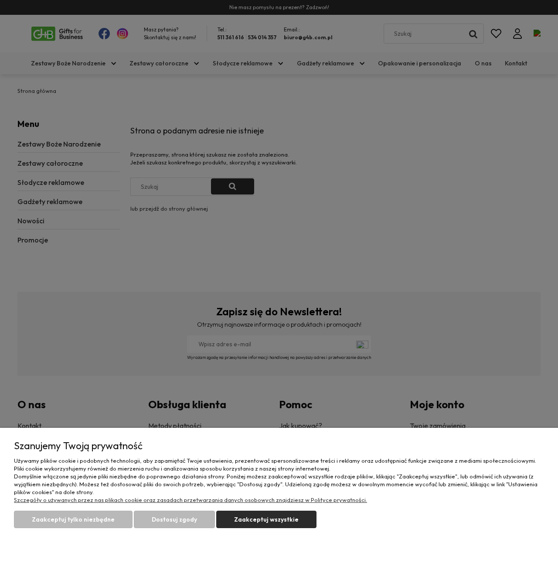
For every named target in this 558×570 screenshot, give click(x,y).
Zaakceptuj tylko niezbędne (73, 519)
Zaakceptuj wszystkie (266, 519)
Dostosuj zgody (174, 519)
